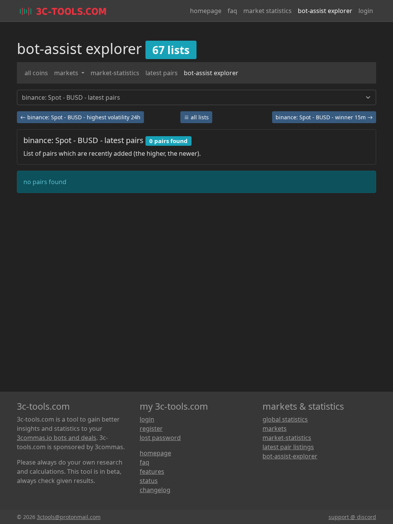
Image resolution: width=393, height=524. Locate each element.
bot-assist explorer (325, 11)
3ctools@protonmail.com (69, 517)
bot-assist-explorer (290, 456)
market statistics (267, 11)
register (151, 428)
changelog (155, 490)
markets (67, 73)
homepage (205, 11)
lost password (160, 437)
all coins (36, 73)
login (365, 11)
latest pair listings (288, 447)
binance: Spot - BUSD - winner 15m (321, 117)
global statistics (285, 419)
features (152, 471)
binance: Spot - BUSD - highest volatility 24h (83, 117)
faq (232, 11)
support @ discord (352, 517)
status (149, 480)
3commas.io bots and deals (56, 437)
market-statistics (115, 73)
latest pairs (161, 73)
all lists (199, 117)
